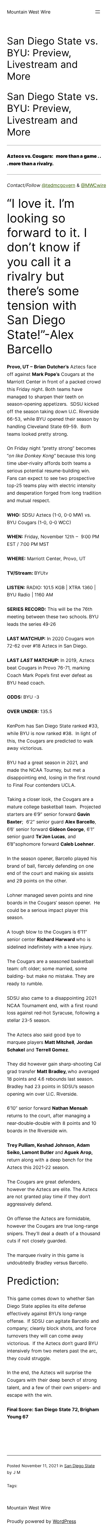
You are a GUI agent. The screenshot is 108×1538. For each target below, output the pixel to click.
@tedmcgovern (58, 185)
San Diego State (79, 1465)
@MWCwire (93, 185)
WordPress (64, 1521)
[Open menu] (97, 11)
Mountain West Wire (28, 12)
